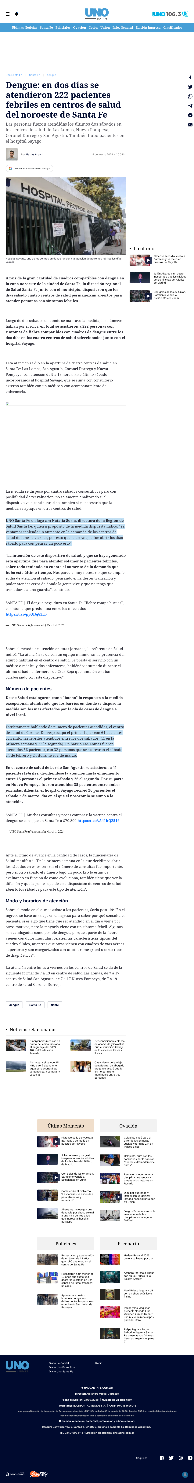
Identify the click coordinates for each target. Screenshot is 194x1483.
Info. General (123, 27)
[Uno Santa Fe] (97, 14)
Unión (105, 27)
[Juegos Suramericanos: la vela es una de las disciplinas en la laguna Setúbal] (128, 1216)
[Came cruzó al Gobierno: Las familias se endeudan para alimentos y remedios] (65, 1196)
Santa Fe (46, 27)
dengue (51, 75)
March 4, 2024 (55, 625)
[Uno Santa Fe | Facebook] (162, 1458)
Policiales (63, 27)
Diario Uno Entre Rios (62, 1367)
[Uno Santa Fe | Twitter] (171, 1458)
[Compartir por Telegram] (190, 106)
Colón (93, 27)
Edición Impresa (148, 27)
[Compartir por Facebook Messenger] (190, 115)
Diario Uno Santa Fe (61, 1371)
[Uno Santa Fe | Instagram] (181, 1458)
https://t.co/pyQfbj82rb (26, 614)
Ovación (79, 27)
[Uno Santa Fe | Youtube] (190, 1458)
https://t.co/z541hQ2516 (98, 820)
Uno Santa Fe (14, 75)
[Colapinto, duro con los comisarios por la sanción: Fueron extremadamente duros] (128, 1160)
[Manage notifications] (185, 1475)
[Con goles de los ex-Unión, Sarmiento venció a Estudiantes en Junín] (158, 296)
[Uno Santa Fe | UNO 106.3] (170, 14)
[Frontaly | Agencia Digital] (36, 1474)
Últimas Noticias (24, 27)
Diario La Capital (59, 1363)
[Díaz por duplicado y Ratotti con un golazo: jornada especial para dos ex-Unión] (128, 1197)
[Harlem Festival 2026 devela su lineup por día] (128, 1259)
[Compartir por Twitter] (190, 87)
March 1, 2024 (55, 831)
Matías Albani (34, 154)
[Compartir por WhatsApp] (190, 96)
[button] (8, 14)
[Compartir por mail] (190, 125)
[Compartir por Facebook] (190, 77)
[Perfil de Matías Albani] (12, 154)
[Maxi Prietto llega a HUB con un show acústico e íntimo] (128, 1294)
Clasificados (172, 27)
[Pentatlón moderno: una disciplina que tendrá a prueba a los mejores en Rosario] (128, 1179)
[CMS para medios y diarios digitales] (15, 1474)
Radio (98, 1363)
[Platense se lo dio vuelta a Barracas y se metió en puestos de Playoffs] (158, 260)
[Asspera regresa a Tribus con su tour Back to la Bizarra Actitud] (128, 1276)
